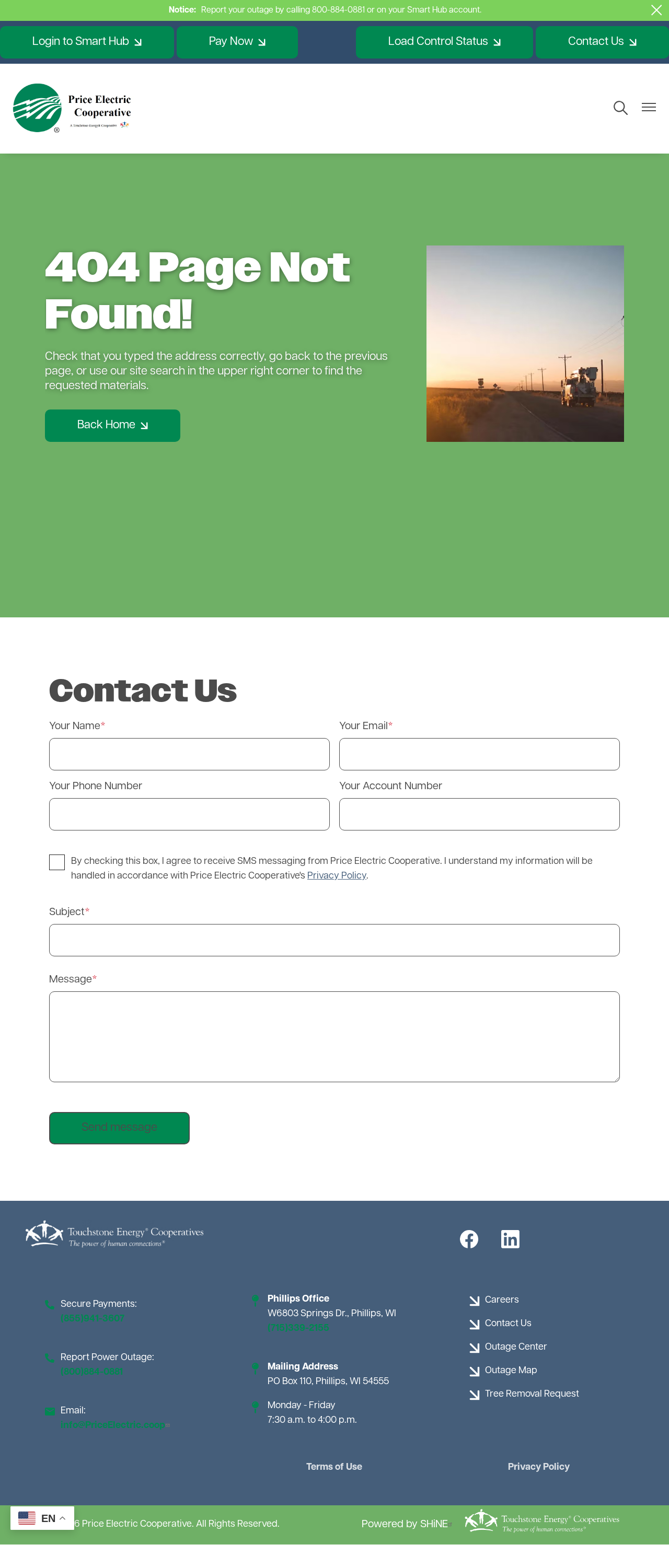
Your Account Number (390, 786)
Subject (67, 912)
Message (70, 980)
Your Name (74, 726)
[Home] (73, 109)
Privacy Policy (539, 1467)
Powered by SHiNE (405, 1524)
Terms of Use (334, 1467)
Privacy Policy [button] (336, 876)
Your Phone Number (95, 786)
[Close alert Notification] (656, 10)
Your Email (363, 726)
